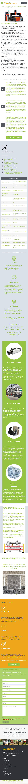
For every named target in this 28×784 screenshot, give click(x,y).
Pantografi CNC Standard (20, 6)
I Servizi (6, 768)
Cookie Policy (7, 773)
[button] (2, 15)
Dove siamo (7, 762)
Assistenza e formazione (10, 766)
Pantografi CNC (9, 6)
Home (2, 6)
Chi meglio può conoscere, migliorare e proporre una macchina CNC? (14, 735)
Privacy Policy (13, 719)
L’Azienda (6, 760)
